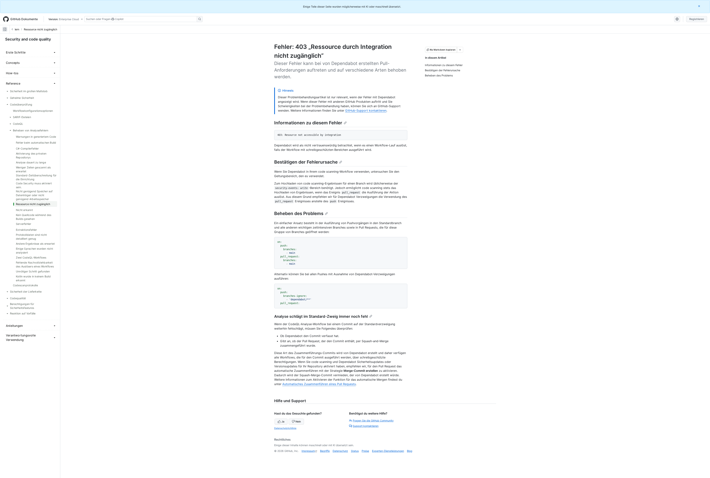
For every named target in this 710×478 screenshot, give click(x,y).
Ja (282, 421)
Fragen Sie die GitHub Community (373, 420)
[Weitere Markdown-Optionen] (460, 50)
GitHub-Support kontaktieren (365, 110)
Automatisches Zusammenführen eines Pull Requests (319, 384)
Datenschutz (340, 450)
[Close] (699, 6)
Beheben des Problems (298, 213)
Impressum (308, 450)
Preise (365, 450)
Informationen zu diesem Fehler (308, 122)
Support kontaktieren (365, 425)
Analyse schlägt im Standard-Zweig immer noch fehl (321, 316)
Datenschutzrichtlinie (285, 428)
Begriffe (325, 450)
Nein (298, 421)
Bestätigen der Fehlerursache (306, 162)
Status (355, 450)
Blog (409, 450)
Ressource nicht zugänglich (40, 29)
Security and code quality (28, 39)
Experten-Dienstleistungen (388, 450)
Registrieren (696, 19)
